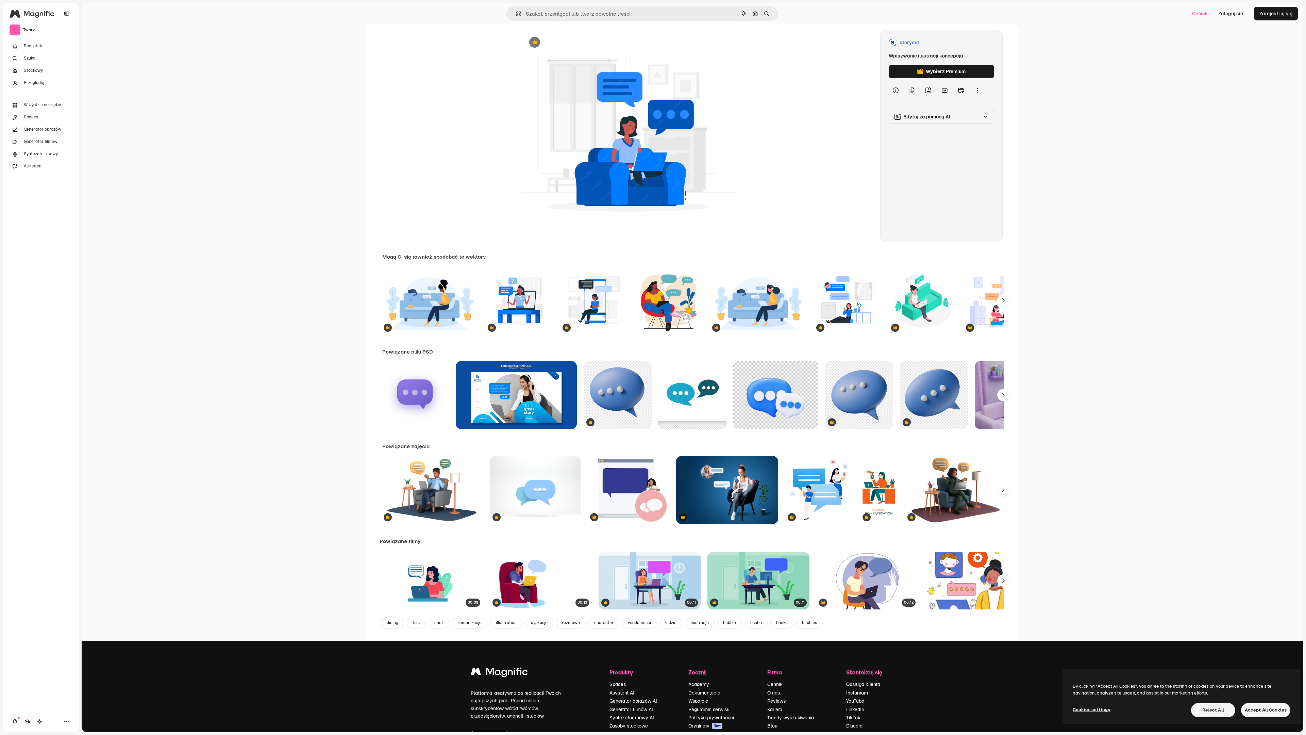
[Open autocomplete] (515, 13)
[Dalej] (1003, 300)
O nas (773, 693)
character (604, 622)
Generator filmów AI (631, 709)
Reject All (1213, 710)
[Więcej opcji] (977, 90)
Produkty (621, 672)
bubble (729, 622)
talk (416, 622)
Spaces (617, 684)
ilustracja (700, 622)
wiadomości (639, 622)
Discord (854, 726)
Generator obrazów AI (633, 701)
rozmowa (571, 622)
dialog (392, 622)
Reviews (776, 701)
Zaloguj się (1230, 14)
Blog (772, 726)
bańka (782, 622)
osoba (756, 622)
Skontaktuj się (864, 672)
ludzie (670, 622)
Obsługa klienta (863, 684)
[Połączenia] (15, 721)
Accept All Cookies (1266, 710)
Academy (698, 684)
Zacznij (697, 672)
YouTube (855, 701)
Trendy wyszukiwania (790, 718)
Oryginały (704, 726)
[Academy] (27, 721)
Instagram (857, 693)
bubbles (809, 622)
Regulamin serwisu (709, 709)
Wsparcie (698, 701)
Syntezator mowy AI (631, 718)
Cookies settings (1091, 710)
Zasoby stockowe (628, 726)
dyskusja (539, 622)
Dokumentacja (704, 693)
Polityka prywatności (711, 718)
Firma (774, 672)
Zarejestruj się (1275, 14)
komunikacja (469, 622)
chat (438, 622)
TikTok (853, 718)
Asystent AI (621, 693)
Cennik (1200, 14)
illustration (506, 622)
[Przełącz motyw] (39, 721)
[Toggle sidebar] (66, 13)
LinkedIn (855, 709)
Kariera (774, 709)
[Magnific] (499, 673)
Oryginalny (569, 42)
